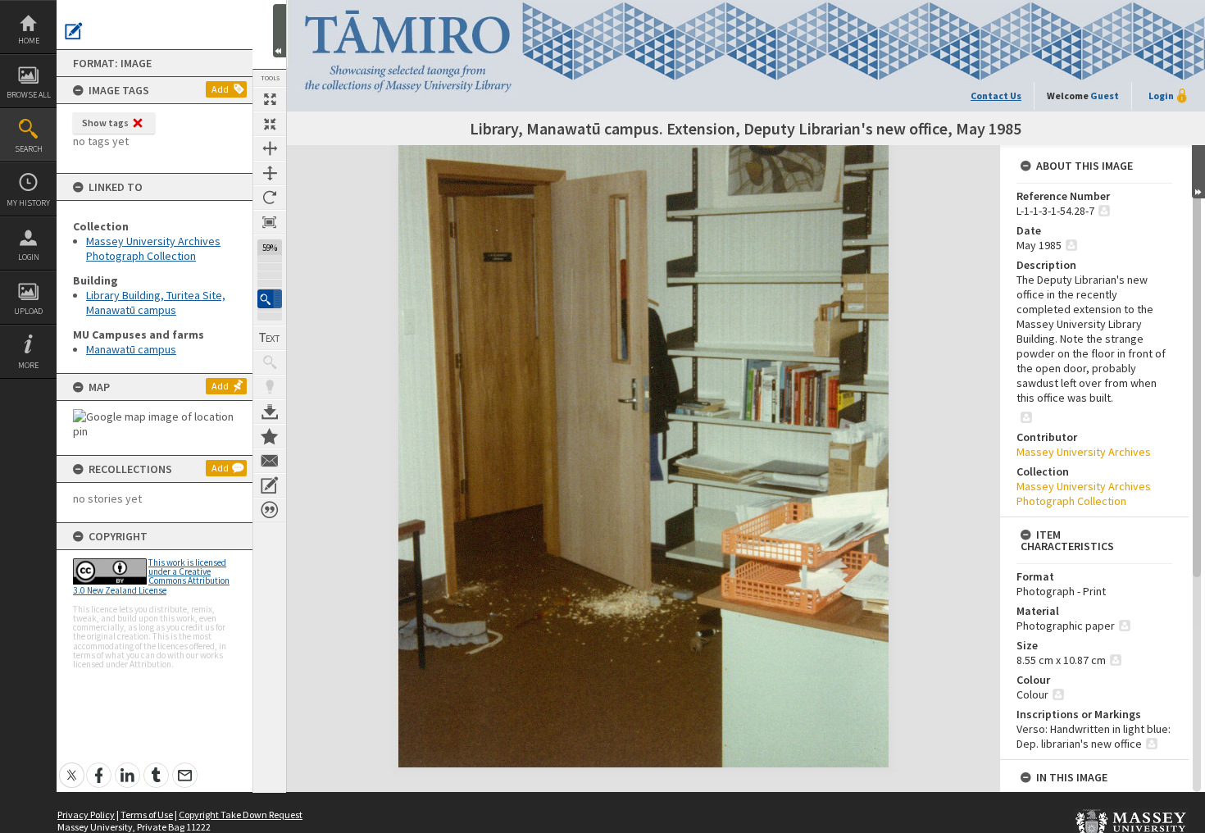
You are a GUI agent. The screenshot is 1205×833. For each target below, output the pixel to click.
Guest (1104, 95)
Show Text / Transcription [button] (269, 337)
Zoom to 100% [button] (269, 222)
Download (269, 411)
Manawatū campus (131, 349)
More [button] (28, 365)
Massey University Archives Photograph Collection (153, 248)
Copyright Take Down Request (240, 814)
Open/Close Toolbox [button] (279, 30)
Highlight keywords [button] (269, 387)
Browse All (29, 94)
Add (220, 89)
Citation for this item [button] (269, 510)
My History (28, 203)
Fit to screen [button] (269, 124)
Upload (28, 311)
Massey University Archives (1083, 451)
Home (28, 40)
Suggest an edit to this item (74, 31)
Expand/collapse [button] (1198, 171)
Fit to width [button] (269, 148)
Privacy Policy (86, 814)
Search (29, 148)
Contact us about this (269, 460)
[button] (269, 298)
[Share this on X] (71, 766)
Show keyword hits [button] (269, 362)
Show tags (105, 122)
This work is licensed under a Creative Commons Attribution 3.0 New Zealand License (151, 576)
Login (28, 257)
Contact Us (996, 95)
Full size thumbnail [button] (269, 99)
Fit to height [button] (269, 173)
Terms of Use (146, 814)
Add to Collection (269, 436)
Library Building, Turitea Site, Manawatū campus (155, 302)
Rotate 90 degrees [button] (269, 197)
